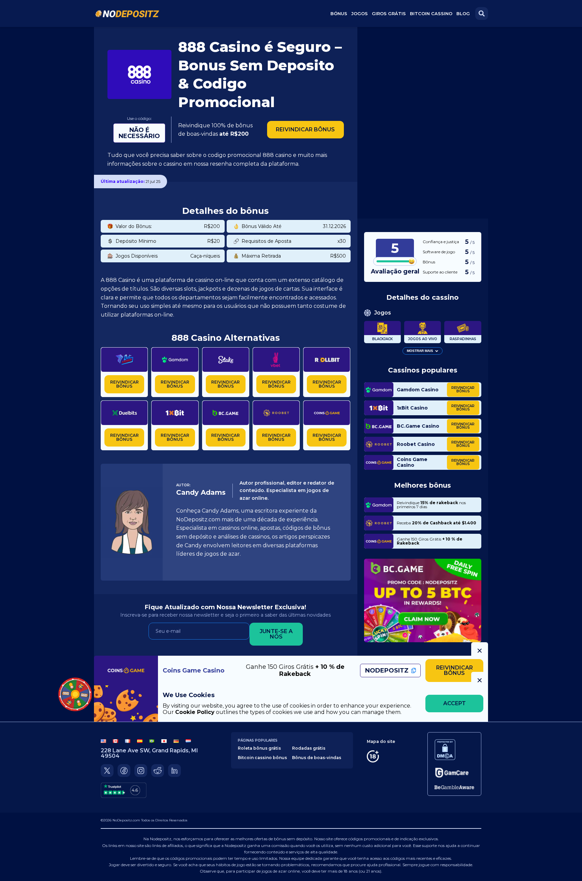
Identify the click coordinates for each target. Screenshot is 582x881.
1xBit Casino (412, 408)
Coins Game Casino (412, 462)
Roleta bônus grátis (259, 748)
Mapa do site (381, 741)
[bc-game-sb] (422, 600)
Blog (463, 13)
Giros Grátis (389, 13)
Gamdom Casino (418, 390)
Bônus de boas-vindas (316, 757)
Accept (454, 703)
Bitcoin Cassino (431, 13)
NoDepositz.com (126, 820)
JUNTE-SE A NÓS (276, 634)
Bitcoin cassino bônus (262, 757)
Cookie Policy (195, 712)
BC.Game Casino (418, 426)
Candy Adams (201, 492)
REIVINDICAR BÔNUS (305, 129)
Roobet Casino (416, 444)
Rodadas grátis (308, 748)
